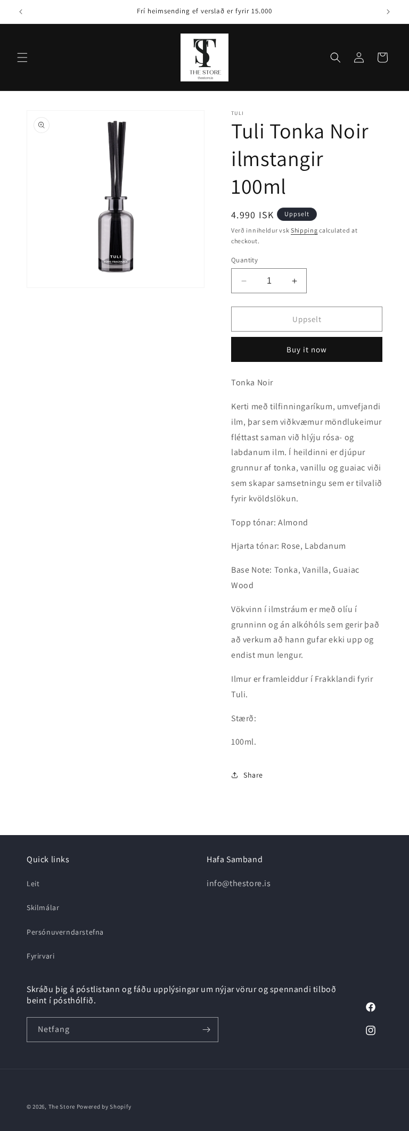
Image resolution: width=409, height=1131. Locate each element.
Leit (33, 883)
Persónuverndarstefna (65, 932)
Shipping (304, 230)
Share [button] (253, 775)
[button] (22, 57)
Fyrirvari (40, 956)
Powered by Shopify (104, 1106)
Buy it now (307, 349)
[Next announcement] (388, 11)
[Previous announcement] (20, 11)
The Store (62, 1106)
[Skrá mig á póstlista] (206, 1029)
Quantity (244, 260)
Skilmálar (43, 907)
